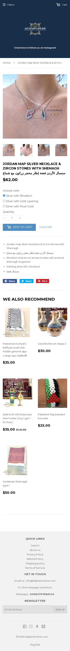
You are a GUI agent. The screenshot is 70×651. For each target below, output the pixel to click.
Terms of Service (35, 567)
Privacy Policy (35, 554)
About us (35, 549)
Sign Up (60, 609)
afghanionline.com (36, 636)
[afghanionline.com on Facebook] (25, 626)
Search (35, 545)
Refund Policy (35, 558)
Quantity (8, 212)
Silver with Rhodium (18, 195)
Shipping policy (35, 563)
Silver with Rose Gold (19, 206)
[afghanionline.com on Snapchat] (37, 626)
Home (6, 62)
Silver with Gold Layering (21, 201)
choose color (11, 190)
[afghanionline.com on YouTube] (43, 626)
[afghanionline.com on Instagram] (31, 626)
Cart (64, 4)
